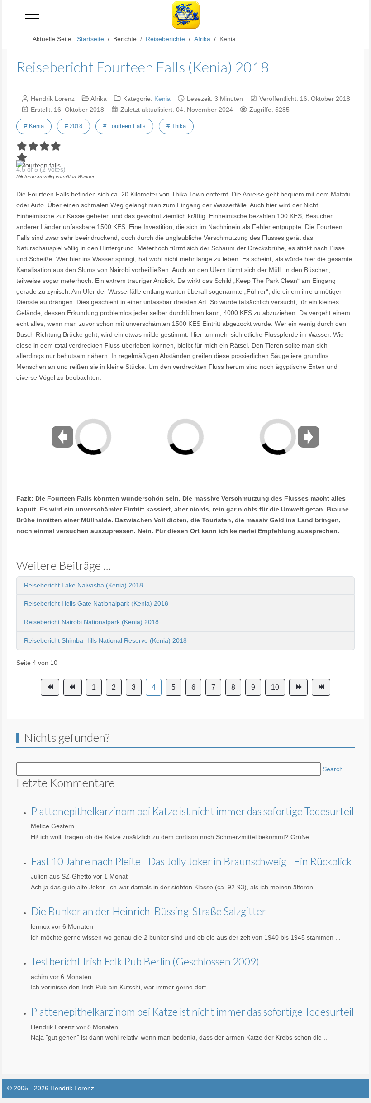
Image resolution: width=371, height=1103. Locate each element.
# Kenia (34, 126)
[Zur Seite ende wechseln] (321, 687)
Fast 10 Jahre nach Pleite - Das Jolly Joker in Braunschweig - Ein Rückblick (191, 861)
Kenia (162, 98)
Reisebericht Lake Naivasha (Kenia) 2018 (83, 585)
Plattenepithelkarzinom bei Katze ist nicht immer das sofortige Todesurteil (192, 811)
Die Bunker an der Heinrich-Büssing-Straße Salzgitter (148, 911)
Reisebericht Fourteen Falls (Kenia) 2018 (142, 67)
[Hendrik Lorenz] (185, 14)
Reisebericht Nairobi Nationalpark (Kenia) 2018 (91, 622)
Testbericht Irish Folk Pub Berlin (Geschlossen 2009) (145, 961)
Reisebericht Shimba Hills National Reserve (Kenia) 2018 (105, 640)
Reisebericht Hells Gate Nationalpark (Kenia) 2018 (96, 603)
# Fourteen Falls (124, 126)
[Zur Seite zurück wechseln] (72, 687)
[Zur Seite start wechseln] (50, 687)
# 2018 (73, 126)
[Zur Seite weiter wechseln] (298, 687)
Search (333, 769)
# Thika (176, 126)
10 (275, 687)
